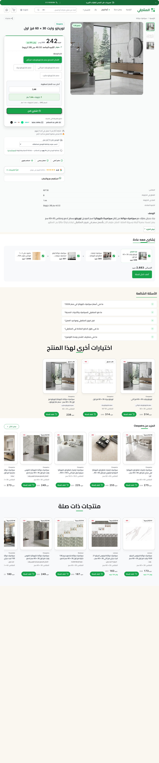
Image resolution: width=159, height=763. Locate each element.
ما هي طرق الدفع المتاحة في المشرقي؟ (82, 329)
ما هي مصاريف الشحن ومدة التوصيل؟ (81, 337)
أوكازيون (104, 9)
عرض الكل (12, 426)
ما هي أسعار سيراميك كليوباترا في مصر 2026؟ (84, 304)
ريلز (96, 9)
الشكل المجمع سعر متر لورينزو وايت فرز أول (42, 60)
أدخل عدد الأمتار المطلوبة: (50, 84)
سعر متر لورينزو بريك (23, 67)
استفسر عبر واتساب (50, 178)
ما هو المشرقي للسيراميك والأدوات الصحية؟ (83, 312)
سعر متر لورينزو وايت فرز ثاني (48, 67)
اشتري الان (33, 111)
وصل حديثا (118, 9)
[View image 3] (150, 45)
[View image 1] (150, 27)
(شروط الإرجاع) (12, 150)
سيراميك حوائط (141, 18)
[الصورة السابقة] (139, 68)
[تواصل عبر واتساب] (6, 10)
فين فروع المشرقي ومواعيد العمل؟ (80, 320)
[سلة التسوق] (13, 10)
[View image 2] (150, 36)
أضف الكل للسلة (142, 274)
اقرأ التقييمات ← (12, 170)
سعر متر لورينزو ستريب (51, 75)
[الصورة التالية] (74, 68)
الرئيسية (129, 9)
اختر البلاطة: (57, 53)
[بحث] (38, 10)
